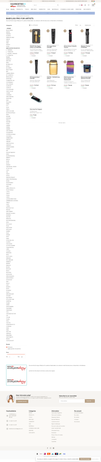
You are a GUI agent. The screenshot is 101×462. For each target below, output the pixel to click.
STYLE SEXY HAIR (10, 299)
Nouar (7, 233)
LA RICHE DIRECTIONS (11, 198)
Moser (7, 225)
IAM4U (7, 154)
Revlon (7, 270)
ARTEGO (8, 44)
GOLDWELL (9, 136)
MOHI (7, 222)
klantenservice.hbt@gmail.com (16, 428)
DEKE (7, 100)
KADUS (7, 173)
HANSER (8, 148)
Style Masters (9, 297)
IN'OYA (7, 163)
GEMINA (8, 127)
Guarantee (54, 441)
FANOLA (8, 120)
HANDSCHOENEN (10, 146)
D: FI (7, 105)
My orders (76, 415)
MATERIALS (55, 9)
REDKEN (8, 263)
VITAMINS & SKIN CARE (67, 9)
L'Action (8, 195)
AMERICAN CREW (10, 37)
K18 (7, 172)
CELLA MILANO (9, 84)
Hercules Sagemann (10, 152)
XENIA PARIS (9, 335)
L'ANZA (7, 197)
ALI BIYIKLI (8, 35)
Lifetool (8, 202)
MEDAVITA (8, 218)
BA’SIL (7, 62)
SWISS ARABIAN (9, 306)
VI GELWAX (8, 326)
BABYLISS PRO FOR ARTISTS (23, 16)
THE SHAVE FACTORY (11, 313)
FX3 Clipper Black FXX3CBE (51, 47)
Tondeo (8, 319)
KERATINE (78, 9)
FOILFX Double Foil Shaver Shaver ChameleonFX (69, 78)
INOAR (7, 161)
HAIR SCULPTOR (10, 143)
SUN (49, 9)
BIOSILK (8, 66)
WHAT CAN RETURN (56, 428)
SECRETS (8, 286)
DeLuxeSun (8, 102)
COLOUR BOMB (9, 89)
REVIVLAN (8, 268)
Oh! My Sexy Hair (10, 240)
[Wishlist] (88, 5)
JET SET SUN (9, 168)
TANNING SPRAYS (10, 73)
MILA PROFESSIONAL (11, 220)
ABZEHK (8, 32)
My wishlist (76, 417)
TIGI (7, 315)
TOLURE (8, 317)
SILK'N (7, 288)
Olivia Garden (9, 243)
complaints (54, 439)
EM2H (7, 114)
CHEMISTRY (42, 9)
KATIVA (7, 175)
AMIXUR (8, 39)
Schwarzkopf (9, 279)
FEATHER (8, 121)
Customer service (22, 401)
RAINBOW (8, 261)
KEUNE (7, 181)
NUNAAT (8, 234)
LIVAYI (7, 204)
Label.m (8, 193)
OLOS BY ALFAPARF (10, 245)
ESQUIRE (8, 116)
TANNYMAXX (9, 310)
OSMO (7, 249)
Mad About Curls (10, 207)
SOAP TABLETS (9, 337)
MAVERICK (8, 215)
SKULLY (8, 283)
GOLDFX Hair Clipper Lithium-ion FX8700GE (35, 47)
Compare (33, 55)
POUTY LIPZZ (9, 256)
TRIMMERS (9, 50)
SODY (7, 285)
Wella (7, 329)
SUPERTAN (8, 301)
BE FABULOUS (9, 64)
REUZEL (8, 267)
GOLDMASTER (9, 132)
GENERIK (8, 129)
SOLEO (7, 292)
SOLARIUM (8, 290)
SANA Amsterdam (10, 276)
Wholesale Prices (55, 430)
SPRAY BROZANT (10, 294)
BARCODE (8, 60)
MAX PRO (8, 216)
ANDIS (7, 41)
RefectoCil (8, 265)
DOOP (7, 107)
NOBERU (8, 231)
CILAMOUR (8, 85)
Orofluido (8, 251)
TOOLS (27, 9)
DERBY (7, 103)
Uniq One (8, 322)
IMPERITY (8, 157)
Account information (78, 412)
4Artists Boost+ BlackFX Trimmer (70, 47)
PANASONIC (8, 252)
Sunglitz (8, 303)
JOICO (7, 170)
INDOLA (8, 159)
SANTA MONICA (9, 277)
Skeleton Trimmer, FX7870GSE (85, 47)
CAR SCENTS (87, 9)
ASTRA (7, 46)
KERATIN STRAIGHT (10, 177)
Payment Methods (56, 419)
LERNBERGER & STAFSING (12, 200)
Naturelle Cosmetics (10, 213)
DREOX (7, 109)
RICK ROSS (8, 272)
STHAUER (8, 295)
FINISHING (8, 33)
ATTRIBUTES (10, 55)
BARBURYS (8, 59)
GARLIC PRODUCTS (10, 188)
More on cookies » (95, 459)
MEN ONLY (34, 9)
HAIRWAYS (8, 145)
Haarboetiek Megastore (57, 412)
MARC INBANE (9, 211)
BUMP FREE (8, 78)
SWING (7, 304)
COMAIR (8, 93)
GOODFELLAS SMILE (10, 134)
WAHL (7, 328)
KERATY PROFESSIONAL (11, 179)
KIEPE (7, 186)
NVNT (7, 236)
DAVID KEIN (8, 98)
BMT (7, 71)
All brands (10, 347)
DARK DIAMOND (9, 96)
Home (7, 9)
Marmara (8, 209)
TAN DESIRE (8, 308)
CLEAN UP (8, 87)
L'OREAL (8, 206)
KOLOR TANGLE (9, 190)
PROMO (8, 338)
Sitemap (53, 437)
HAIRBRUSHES (9, 138)
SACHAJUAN (9, 274)
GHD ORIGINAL (9, 130)
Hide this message (85, 459)
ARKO (7, 42)
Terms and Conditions (56, 415)
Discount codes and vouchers (58, 426)
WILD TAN (8, 331)
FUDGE (7, 123)
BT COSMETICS (9, 75)
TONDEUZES (10, 51)
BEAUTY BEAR (9, 69)
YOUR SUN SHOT (10, 340)
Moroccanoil (9, 224)
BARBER (8, 57)
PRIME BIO (8, 258)
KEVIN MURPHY (9, 182)
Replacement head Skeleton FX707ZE (86, 78)
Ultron (7, 320)
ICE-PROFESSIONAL (10, 155)
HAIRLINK (8, 141)
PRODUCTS (20, 9)
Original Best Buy (10, 247)
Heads (7, 238)
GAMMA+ (8, 125)
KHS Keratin (8, 184)
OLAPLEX (8, 242)
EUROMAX (8, 118)
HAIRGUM (8, 139)
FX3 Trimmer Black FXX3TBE (34, 78)
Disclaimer (54, 432)
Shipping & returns (56, 417)
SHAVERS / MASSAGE (12, 53)
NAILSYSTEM (9, 227)
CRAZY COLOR (9, 91)
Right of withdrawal (56, 423)
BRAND (12, 9)
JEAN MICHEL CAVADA (11, 166)
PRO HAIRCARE (9, 260)
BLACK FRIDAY (9, 30)
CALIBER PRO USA (10, 80)
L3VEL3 (8, 191)
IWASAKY (8, 164)
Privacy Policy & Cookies (57, 434)
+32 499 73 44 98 (13, 420)
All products (77, 421)
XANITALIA (8, 333)
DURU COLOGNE (10, 111)
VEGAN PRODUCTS (10, 324)
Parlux (7, 254)
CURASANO (8, 94)
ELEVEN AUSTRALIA (10, 112)
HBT (7, 150)
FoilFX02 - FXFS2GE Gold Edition (53, 78)
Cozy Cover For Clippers (36, 109)
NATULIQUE (8, 229)
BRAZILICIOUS (9, 76)
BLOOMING (8, 67)
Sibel (7, 281)
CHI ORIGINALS (9, 82)
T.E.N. (7, 312)
